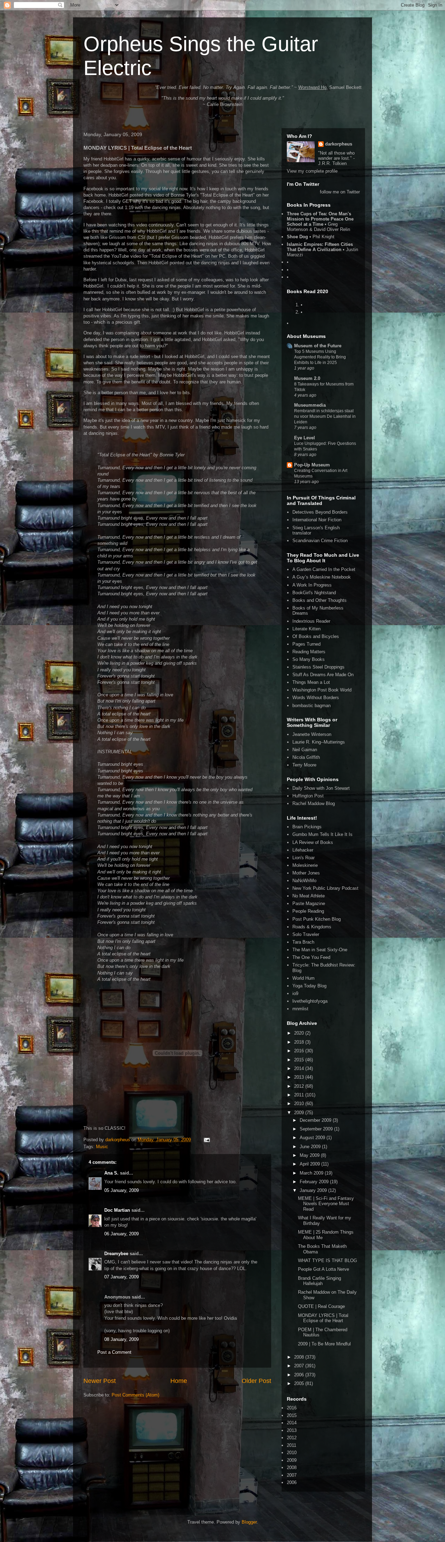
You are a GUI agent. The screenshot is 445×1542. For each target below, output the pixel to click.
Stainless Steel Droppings (318, 667)
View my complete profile (312, 171)
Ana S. (111, 1173)
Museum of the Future (317, 345)
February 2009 (315, 1181)
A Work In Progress (312, 585)
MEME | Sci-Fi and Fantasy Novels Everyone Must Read (326, 1204)
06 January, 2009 (121, 1233)
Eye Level (304, 437)
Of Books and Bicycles (315, 636)
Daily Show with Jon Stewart (321, 788)
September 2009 (317, 1128)
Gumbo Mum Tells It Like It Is (322, 834)
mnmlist (300, 1008)
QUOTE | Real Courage (321, 1306)
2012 (299, 1086)
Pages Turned (306, 644)
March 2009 (312, 1173)
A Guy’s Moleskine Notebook (321, 577)
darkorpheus (338, 144)
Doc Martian (117, 1210)
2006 (299, 1374)
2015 (299, 1059)
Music (102, 1146)
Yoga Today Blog (309, 985)
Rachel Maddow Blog (313, 803)
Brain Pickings (307, 826)
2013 (299, 1077)
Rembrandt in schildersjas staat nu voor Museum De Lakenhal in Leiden (325, 416)
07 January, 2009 (121, 1276)
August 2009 (313, 1137)
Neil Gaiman (304, 749)
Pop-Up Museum (312, 464)
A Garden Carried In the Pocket (323, 569)
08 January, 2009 (121, 1339)
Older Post (256, 1380)
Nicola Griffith (306, 757)
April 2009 (310, 1164)
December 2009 (316, 1120)
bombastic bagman (311, 705)
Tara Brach (303, 942)
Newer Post (99, 1380)
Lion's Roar (303, 857)
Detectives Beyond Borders (320, 512)
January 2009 (314, 1190)
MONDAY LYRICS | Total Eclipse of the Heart (323, 1318)
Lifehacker (302, 850)
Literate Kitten (306, 628)
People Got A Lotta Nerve (323, 1269)
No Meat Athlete (308, 895)
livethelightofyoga (309, 1001)
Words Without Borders (315, 697)
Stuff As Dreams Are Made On (323, 674)
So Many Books (308, 659)
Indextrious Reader (311, 621)
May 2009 (310, 1155)
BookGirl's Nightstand (314, 592)
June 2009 (311, 1146)
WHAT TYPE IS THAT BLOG (327, 1260)
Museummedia (310, 405)
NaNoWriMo (304, 880)
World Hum (303, 978)
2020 (299, 1033)
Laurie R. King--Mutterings (318, 742)
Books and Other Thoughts (319, 600)
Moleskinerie (305, 865)
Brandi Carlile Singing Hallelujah (319, 1281)
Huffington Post (308, 795)
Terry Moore (304, 765)
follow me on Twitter (340, 191)
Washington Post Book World (321, 690)
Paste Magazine (308, 903)
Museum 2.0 (307, 378)
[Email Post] (206, 1139)
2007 (299, 1365)
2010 (299, 1103)
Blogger (249, 1522)
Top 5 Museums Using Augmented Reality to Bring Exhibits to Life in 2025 (320, 357)
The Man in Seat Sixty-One (319, 949)
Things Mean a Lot (311, 682)
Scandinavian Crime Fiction (320, 540)
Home (178, 1380)
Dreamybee (116, 1253)
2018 (299, 1042)
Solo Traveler (305, 934)
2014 (299, 1068)
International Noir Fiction (316, 519)
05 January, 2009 (121, 1190)
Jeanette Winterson (311, 734)
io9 (295, 993)
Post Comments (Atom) (135, 1395)
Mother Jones (306, 873)
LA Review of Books (312, 842)
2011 (299, 1094)
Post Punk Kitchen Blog (316, 919)
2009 (299, 1112)
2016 (299, 1050)
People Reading (308, 911)
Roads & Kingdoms (311, 926)
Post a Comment (114, 1352)
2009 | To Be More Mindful (324, 1343)
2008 (299, 1357)
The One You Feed (311, 957)
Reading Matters (308, 651)
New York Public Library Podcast (325, 888)
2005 (299, 1383)
